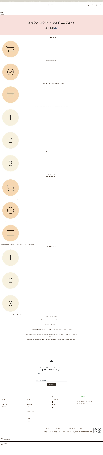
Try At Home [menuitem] (79, 5)
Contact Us (4, 404)
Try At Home (29, 404)
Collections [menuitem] (16, 5)
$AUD (84, 5)
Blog (28, 406)
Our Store (29, 399)
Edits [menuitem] (22, 5)
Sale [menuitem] (35, 5)
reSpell (28, 416)
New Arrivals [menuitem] (9, 5)
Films (28, 409)
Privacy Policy (16, 428)
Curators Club (30, 401)
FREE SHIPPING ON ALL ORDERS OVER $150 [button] (32, 1)
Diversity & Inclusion (31, 413)
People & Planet (30, 411)
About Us (29, 397)
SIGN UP (51, 384)
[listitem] (51, 372)
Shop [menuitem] (3, 5)
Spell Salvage (29, 418)
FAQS (3, 401)
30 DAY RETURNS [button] (12, 1)
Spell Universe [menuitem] (29, 5)
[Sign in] (92, 5)
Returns (3, 397)
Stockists (4, 406)
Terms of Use (23, 428)
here (75, 339)
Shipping (4, 399)
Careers (28, 421)
